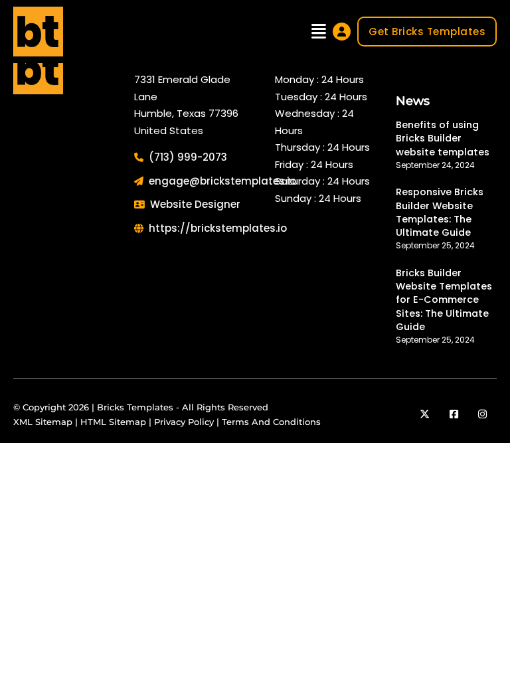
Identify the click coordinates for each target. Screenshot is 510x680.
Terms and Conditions (271, 421)
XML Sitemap (42, 421)
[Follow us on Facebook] (454, 414)
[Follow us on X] (425, 414)
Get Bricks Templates (427, 32)
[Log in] (342, 32)
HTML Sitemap (113, 421)
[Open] (318, 31)
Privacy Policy (184, 421)
